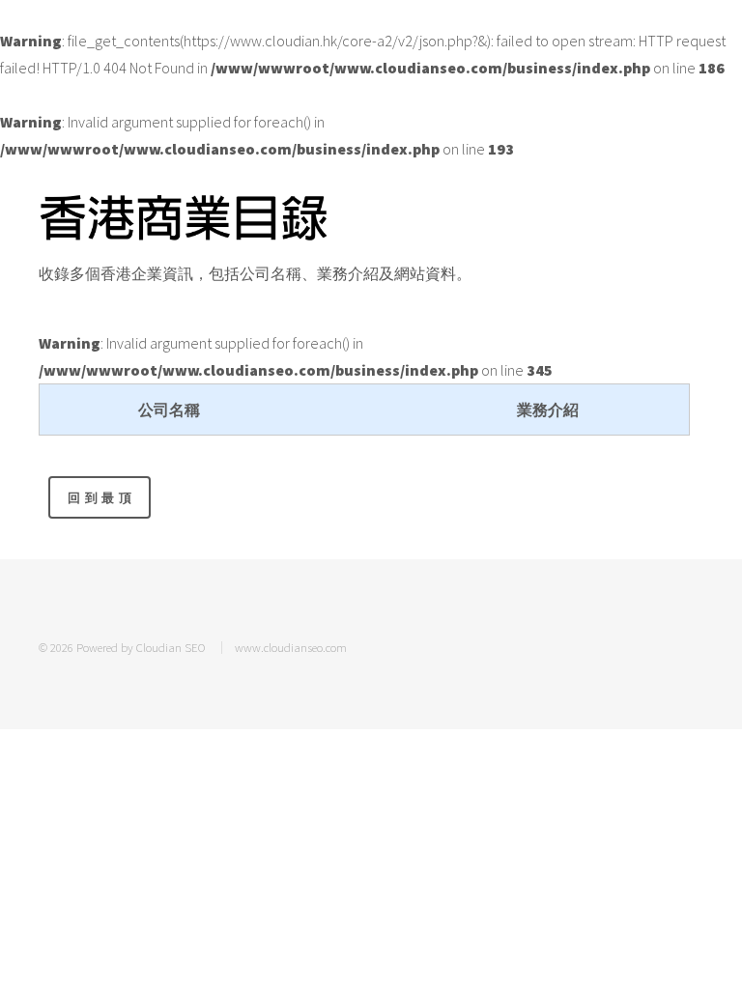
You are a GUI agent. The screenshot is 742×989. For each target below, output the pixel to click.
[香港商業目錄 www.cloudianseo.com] (183, 217)
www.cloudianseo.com (291, 647)
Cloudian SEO (171, 647)
